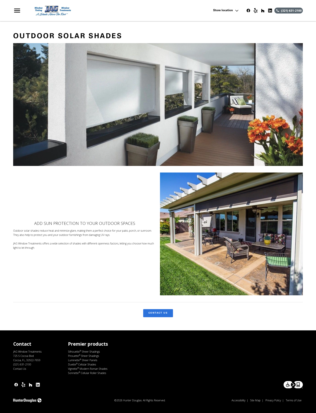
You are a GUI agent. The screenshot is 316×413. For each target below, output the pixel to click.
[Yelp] (256, 10)
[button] (17, 10)
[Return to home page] (81, 10)
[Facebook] (248, 10)
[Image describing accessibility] (293, 385)
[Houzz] (263, 10)
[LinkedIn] (270, 10)
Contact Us (158, 313)
